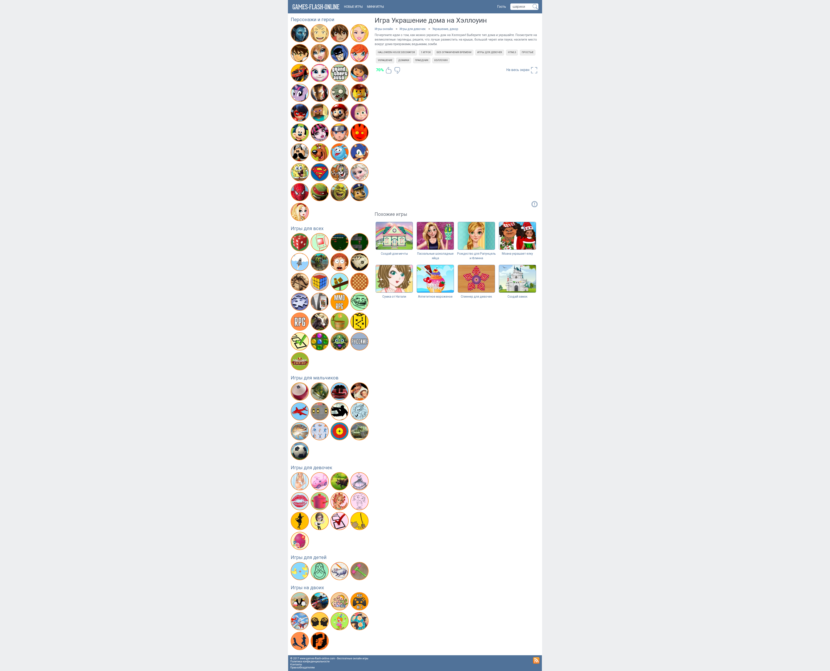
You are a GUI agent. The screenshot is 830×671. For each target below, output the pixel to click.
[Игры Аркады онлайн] (320, 243)
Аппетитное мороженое (435, 296)
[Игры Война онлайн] (320, 392)
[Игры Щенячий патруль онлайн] (360, 193)
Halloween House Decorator (396, 52)
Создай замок (517, 296)
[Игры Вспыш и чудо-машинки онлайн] (300, 74)
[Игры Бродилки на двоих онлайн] (300, 602)
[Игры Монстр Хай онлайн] (320, 133)
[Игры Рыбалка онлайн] (300, 432)
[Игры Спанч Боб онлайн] (300, 173)
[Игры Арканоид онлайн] (340, 243)
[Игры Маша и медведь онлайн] (360, 113)
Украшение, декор (445, 29)
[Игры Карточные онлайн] (360, 263)
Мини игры (375, 6)
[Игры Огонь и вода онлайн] (360, 133)
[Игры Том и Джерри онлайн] (340, 173)
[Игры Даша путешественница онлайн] (360, 74)
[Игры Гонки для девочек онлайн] (320, 482)
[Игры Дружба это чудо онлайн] (300, 94)
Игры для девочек (311, 467)
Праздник (421, 60)
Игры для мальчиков (314, 377)
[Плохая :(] (397, 70)
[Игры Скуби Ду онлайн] (320, 153)
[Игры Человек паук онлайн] (300, 193)
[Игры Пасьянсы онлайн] (320, 303)
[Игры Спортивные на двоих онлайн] (300, 642)
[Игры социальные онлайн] (300, 362)
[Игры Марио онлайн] (340, 113)
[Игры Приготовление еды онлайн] (320, 502)
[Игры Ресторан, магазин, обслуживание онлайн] (300, 522)
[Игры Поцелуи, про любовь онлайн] (300, 502)
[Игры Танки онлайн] (360, 432)
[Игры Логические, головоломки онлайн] (320, 283)
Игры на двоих (307, 587)
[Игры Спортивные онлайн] (320, 432)
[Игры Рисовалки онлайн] (340, 572)
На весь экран (518, 70)
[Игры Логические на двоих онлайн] (320, 622)
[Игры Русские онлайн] (360, 342)
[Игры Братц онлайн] (320, 54)
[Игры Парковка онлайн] (320, 412)
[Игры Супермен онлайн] (320, 173)
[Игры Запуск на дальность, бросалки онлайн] (300, 263)
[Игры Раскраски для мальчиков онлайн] (360, 412)
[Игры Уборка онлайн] (360, 522)
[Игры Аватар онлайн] (300, 34)
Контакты (296, 664)
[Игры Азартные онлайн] (300, 243)
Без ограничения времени (454, 52)
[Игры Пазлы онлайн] (300, 303)
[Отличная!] (389, 70)
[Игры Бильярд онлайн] (300, 392)
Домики (403, 60)
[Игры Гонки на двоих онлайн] (320, 602)
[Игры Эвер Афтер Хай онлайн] (300, 213)
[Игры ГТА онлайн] (340, 74)
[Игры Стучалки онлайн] (360, 572)
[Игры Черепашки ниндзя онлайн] (320, 193)
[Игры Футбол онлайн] (300, 452)
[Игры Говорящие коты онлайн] (320, 74)
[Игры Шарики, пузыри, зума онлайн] (340, 342)
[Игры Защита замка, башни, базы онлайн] (320, 263)
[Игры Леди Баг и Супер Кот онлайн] (300, 113)
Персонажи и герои (312, 19)
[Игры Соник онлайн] (360, 153)
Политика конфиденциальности (310, 661)
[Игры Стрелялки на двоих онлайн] (320, 642)
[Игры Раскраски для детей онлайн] (320, 572)
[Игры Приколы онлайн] (360, 303)
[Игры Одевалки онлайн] (360, 482)
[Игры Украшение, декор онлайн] (300, 542)
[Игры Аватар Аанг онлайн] (320, 34)
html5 (512, 52)
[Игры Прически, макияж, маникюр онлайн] (340, 502)
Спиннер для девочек (476, 296)
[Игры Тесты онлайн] (300, 342)
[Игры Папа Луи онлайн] (300, 153)
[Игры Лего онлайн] (360, 94)
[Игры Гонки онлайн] (340, 392)
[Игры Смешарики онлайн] (340, 153)
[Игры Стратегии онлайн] (360, 322)
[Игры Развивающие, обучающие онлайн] (300, 572)
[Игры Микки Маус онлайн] (300, 133)
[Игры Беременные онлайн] (300, 482)
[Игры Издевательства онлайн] (340, 263)
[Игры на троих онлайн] (360, 602)
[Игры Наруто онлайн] (340, 133)
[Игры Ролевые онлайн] (300, 322)
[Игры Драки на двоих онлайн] (340, 602)
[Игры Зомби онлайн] (340, 94)
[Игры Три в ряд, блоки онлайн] (320, 342)
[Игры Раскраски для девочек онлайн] (360, 502)
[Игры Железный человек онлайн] (320, 94)
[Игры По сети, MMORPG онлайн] (340, 303)
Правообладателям (302, 667)
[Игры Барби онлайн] (360, 34)
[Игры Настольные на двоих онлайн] (360, 622)
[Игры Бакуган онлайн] (340, 34)
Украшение (385, 60)
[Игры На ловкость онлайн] (340, 283)
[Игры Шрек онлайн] (340, 193)
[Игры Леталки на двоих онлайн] (300, 622)
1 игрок (426, 52)
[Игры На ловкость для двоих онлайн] (340, 622)
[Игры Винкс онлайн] (360, 54)
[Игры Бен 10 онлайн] (300, 54)
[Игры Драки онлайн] (360, 392)
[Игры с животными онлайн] (340, 482)
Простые (527, 52)
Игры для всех (307, 228)
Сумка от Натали (394, 296)
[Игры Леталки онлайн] (300, 412)
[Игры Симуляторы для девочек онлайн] (320, 522)
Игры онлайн (384, 29)
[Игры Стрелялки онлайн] (340, 432)
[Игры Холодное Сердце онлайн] (360, 173)
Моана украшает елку (517, 253)
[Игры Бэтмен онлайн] (340, 54)
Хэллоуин (441, 60)
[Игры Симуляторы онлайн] (320, 322)
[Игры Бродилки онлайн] (360, 243)
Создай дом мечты (394, 253)
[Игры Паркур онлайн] (340, 412)
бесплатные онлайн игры (352, 658)
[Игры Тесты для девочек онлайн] (340, 522)
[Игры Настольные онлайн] (360, 283)
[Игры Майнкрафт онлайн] (320, 113)
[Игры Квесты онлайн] (300, 283)
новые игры (353, 6)
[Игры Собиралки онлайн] (340, 322)
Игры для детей (309, 557)
